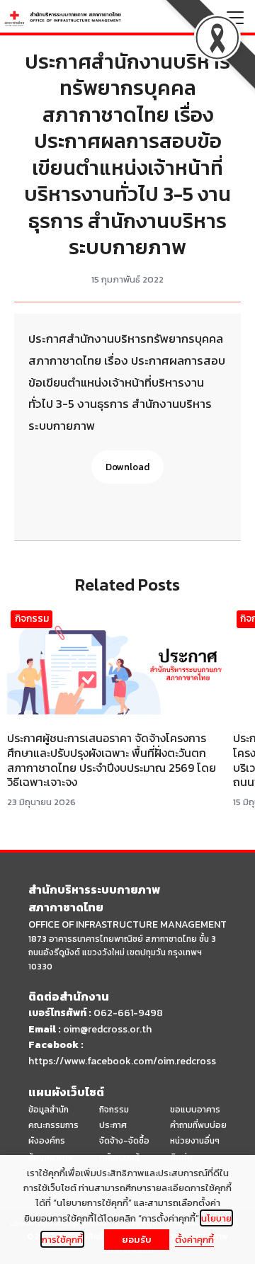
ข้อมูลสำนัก (48, 1109)
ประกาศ (113, 1125)
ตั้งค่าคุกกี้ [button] (194, 1239)
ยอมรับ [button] (137, 1239)
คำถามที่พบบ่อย (198, 1125)
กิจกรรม (32, 618)
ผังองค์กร (46, 1140)
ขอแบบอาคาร (195, 1109)
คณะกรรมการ (53, 1125)
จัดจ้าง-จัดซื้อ (124, 1140)
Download (127, 467)
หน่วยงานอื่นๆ (195, 1140)
